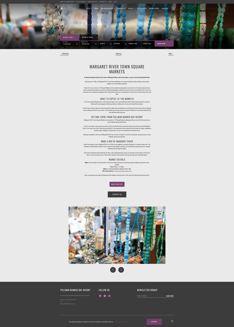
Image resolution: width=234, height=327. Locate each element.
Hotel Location (80, 1)
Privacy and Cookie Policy (120, 322)
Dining (96, 8)
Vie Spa (130, 8)
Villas (88, 8)
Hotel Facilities (92, 1)
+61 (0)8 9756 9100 (70, 299)
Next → (171, 54)
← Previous (64, 54)
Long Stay (165, 8)
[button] (113, 270)
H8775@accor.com (69, 304)
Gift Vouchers (142, 8)
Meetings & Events (107, 8)
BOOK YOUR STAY (118, 183)
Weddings (121, 8)
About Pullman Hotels (67, 1)
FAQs (110, 1)
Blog (115, 1)
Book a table (87, 37)
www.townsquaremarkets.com (123, 171)
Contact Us (103, 1)
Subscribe (170, 296)
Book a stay (68, 37)
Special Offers (154, 8)
